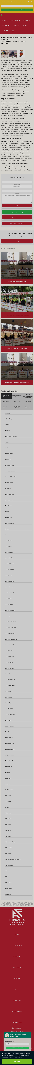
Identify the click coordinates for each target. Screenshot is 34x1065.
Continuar (17, 1061)
